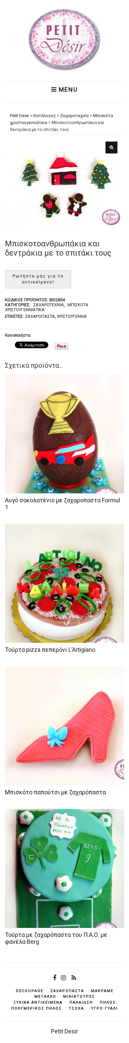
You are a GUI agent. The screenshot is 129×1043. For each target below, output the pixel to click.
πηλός (108, 1002)
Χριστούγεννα (72, 316)
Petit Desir (64, 1031)
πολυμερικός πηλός (36, 1008)
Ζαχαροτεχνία (48, 304)
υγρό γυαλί (104, 1008)
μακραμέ (102, 991)
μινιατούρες (79, 996)
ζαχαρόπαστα (40, 316)
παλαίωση (81, 1002)
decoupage (29, 991)
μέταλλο (45, 996)
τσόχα (76, 1008)
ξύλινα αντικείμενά (38, 1002)
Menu (67, 90)
